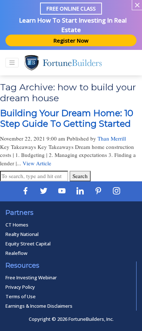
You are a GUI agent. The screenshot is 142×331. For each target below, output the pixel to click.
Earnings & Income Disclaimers (38, 306)
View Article (37, 163)
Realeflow (16, 253)
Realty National (22, 234)
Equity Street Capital (28, 243)
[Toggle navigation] (12, 62)
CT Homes (16, 224)
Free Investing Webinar (31, 277)
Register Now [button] (71, 40)
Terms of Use (20, 296)
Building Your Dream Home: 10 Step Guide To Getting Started (66, 118)
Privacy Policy (20, 287)
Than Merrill (112, 138)
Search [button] (80, 176)
